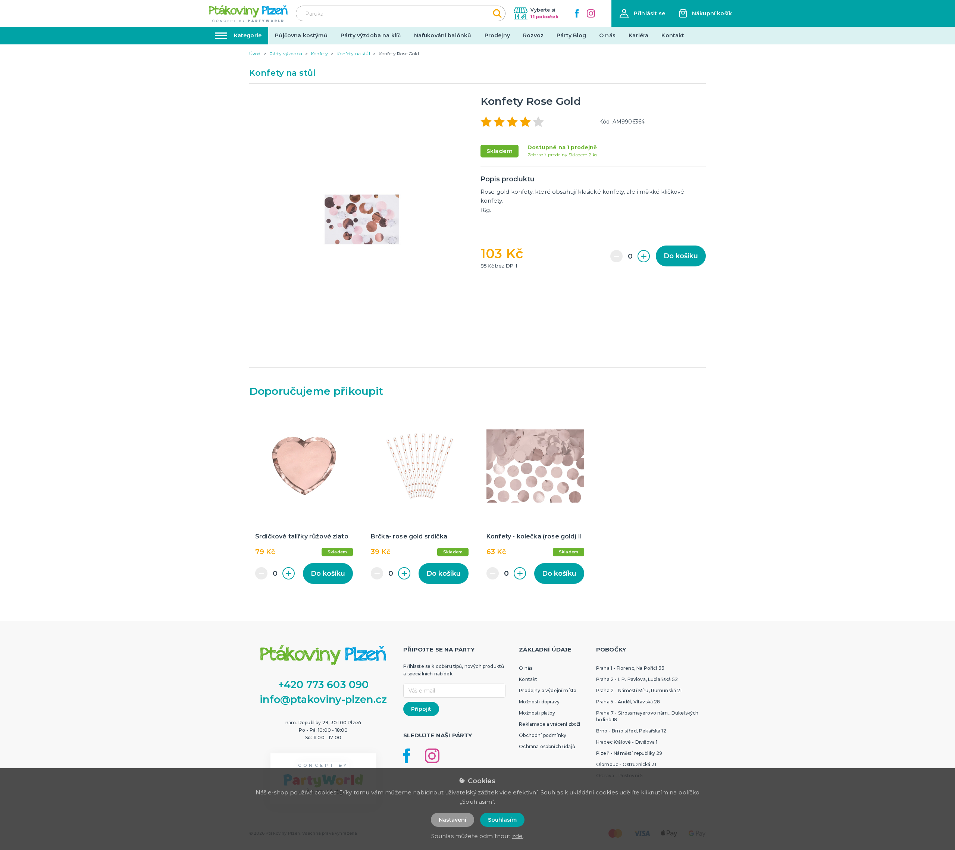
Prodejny (497, 35)
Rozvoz (533, 35)
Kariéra (638, 35)
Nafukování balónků (443, 35)
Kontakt (672, 35)
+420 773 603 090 (323, 684)
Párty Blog (571, 35)
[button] (642, 13)
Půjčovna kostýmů (301, 35)
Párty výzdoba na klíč (371, 35)
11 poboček (544, 16)
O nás (607, 35)
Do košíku (681, 256)
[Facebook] (577, 13)
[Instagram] (591, 13)
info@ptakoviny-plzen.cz (323, 699)
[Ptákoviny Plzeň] (248, 13)
